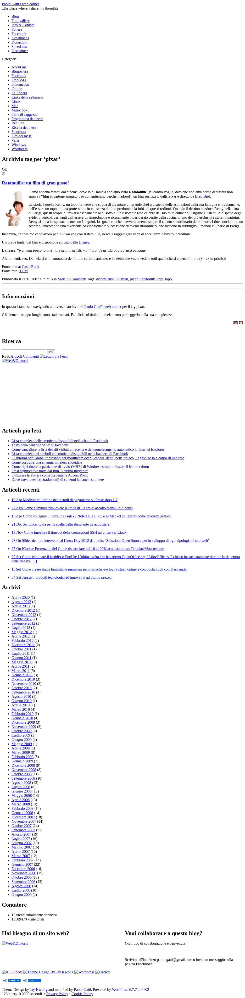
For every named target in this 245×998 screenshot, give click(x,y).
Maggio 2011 (21, 662)
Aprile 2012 (20, 636)
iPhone (16, 89)
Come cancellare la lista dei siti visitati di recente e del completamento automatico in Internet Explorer (87, 449)
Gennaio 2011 (22, 675)
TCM (23, 271)
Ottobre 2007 (21, 826)
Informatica (20, 84)
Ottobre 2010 (21, 688)
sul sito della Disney (74, 242)
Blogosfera (19, 71)
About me (19, 67)
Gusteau (122, 279)
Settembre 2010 (23, 692)
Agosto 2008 (21, 783)
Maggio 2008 (21, 795)
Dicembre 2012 (23, 610)
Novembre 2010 (23, 684)
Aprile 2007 (20, 851)
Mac (14, 106)
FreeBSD (18, 80)
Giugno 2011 (21, 658)
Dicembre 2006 (23, 869)
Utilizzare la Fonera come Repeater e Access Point (49, 475)
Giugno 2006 (21, 895)
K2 (146, 989)
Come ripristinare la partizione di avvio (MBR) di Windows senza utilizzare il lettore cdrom (80, 467)
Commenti (31, 356)
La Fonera (19, 93)
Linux (16, 102)
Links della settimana (27, 97)
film (111, 279)
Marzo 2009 (20, 752)
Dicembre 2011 (23, 645)
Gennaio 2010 (22, 718)
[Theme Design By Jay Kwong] (48, 972)
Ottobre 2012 (21, 619)
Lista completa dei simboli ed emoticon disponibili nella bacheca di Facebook (69, 454)
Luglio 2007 (20, 839)
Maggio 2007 (21, 847)
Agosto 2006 (21, 886)
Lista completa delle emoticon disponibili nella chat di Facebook (59, 441)
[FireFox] (102, 972)
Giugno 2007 (21, 843)
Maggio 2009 (21, 744)
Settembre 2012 (23, 623)
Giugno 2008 (21, 791)
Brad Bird (202, 196)
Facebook (18, 34)
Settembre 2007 (23, 830)
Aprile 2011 (20, 666)
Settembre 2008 (23, 778)
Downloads (20, 38)
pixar (133, 279)
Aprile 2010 (20, 705)
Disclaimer (19, 51)
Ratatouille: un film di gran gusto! (35, 182)
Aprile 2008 (20, 800)
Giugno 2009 (21, 739)
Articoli (16, 356)
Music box (19, 110)
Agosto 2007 (21, 834)
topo (168, 279)
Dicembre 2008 (23, 765)
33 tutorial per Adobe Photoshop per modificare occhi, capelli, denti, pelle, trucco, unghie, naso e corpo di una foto (97, 458)
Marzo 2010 (20, 709)
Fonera (16, 29)
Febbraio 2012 (22, 640)
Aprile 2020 (20, 597)
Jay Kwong (38, 989)
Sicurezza (18, 132)
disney (101, 279)
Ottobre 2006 (21, 877)
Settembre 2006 (23, 882)
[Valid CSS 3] (31, 981)
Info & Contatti (22, 25)
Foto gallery (20, 21)
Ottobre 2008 (21, 774)
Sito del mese (21, 136)
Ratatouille (147, 279)
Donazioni (19, 42)
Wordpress (19, 149)
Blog (15, 16)
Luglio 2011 (20, 653)
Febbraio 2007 (22, 860)
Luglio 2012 (20, 628)
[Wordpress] (84, 972)
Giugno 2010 (21, 701)
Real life (17, 123)
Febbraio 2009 (22, 757)
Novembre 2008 (23, 770)
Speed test (19, 46)
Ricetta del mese (23, 127)
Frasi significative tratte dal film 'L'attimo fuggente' (49, 471)
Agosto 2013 (21, 602)
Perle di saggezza (24, 114)
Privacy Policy (57, 994)
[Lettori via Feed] (53, 356)
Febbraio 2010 (22, 714)
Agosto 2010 (21, 696)
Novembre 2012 (23, 615)
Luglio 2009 (20, 735)
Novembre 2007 (23, 821)
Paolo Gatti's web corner (20, 4)
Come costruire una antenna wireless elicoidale (46, 462)
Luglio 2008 (20, 787)
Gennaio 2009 (22, 761)
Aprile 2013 (20, 606)
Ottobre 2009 (21, 731)
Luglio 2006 (20, 890)
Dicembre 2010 (23, 679)
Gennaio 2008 (22, 813)
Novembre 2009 (23, 727)
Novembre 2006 (23, 873)
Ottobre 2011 (21, 649)
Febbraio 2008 (22, 808)
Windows (18, 145)
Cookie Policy (82, 994)
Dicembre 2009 (23, 722)
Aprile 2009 (20, 748)
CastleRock (30, 267)
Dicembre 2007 (23, 817)
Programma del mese (27, 119)
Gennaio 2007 (22, 864)
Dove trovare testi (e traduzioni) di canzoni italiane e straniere (57, 479)
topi (160, 279)
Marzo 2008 (20, 804)
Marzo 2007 (20, 856)
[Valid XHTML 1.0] (11, 981)
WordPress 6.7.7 (124, 989)
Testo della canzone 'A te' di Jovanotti (39, 445)
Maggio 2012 (21, 632)
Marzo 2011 (20, 671)
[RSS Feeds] (12, 972)
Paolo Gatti (82, 989)
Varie (15, 140)
